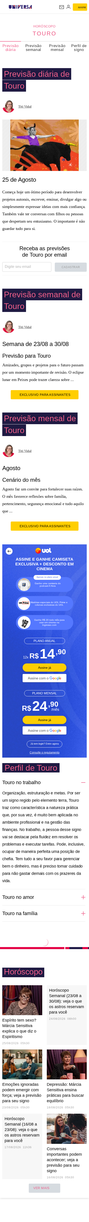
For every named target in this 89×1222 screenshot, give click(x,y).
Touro (44, 33)
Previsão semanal (33, 48)
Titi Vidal (24, 106)
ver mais (41, 1188)
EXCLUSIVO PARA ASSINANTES (45, 395)
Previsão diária (11, 48)
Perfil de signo (78, 48)
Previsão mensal (57, 48)
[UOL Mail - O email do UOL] (61, 7)
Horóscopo (44, 26)
